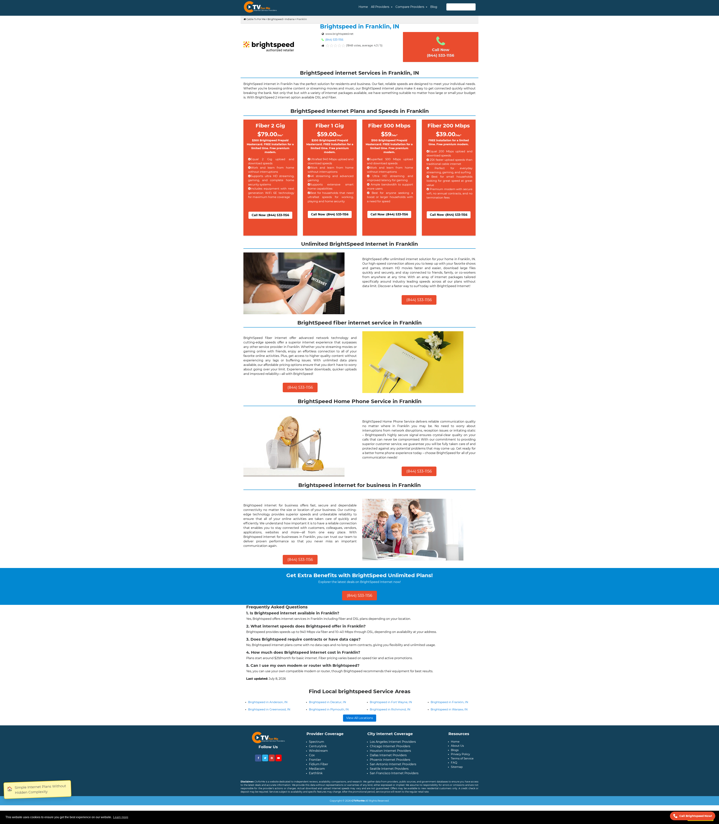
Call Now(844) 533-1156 (440, 53)
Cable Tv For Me (256, 19)
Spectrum (316, 752)
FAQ (454, 773)
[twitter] (265, 768)
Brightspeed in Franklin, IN (449, 713)
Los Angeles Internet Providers (393, 752)
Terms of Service (462, 769)
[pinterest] (272, 768)
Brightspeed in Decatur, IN (327, 713)
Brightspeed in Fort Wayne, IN (391, 713)
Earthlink (316, 784)
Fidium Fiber (318, 775)
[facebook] (258, 768)
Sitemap (457, 777)
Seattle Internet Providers (389, 779)
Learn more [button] (120, 817)
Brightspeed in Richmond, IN (390, 720)
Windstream (318, 761)
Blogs (455, 760)
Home (363, 7)
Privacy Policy (460, 765)
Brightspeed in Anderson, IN (267, 713)
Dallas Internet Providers (388, 766)
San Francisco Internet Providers (394, 784)
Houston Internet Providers (390, 761)
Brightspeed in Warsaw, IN (449, 720)
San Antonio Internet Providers (393, 775)
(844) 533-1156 (333, 39)
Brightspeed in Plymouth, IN (329, 720)
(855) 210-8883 (461, 7)
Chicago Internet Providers (390, 757)
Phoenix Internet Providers (390, 770)
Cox (312, 766)
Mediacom (317, 779)
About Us (457, 756)
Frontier (315, 770)
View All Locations (359, 728)
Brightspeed (275, 19)
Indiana (290, 19)
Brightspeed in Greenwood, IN (269, 720)
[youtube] (278, 768)
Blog (433, 7)
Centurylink (318, 757)
